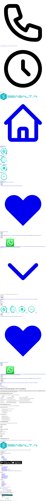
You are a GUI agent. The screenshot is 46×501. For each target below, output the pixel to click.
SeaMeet (3, 457)
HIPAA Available (5, 489)
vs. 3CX (28, 382)
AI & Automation (15, 185)
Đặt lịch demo (4, 441)
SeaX (3, 456)
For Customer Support (9, 185)
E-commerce (2, 235)
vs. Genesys (7, 382)
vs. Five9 (10, 382)
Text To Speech (5, 458)
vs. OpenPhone (35, 382)
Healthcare (6, 235)
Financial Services (38, 235)
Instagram (33, 246)
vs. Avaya (13, 382)
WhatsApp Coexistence (17, 246)
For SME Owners (20, 185)
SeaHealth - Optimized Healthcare (6, 469)
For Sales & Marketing (3, 185)
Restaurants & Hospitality (14, 235)
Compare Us (2, 295)
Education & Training (21, 235)
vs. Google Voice (16, 382)
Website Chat (28, 246)
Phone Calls (21, 246)
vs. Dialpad (30, 382)
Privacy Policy (2, 488)
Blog (2, 299)
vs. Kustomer (25, 382)
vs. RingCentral (4, 382)
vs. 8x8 (33, 382)
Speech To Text (5, 459)
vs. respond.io (19, 382)
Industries (2, 232)
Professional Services (33, 235)
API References (4, 484)
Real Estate (9, 235)
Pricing (1, 299)
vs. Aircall (1, 382)
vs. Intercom (22, 382)
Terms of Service (6, 488)
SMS (24, 246)
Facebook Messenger (42, 246)
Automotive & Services (27, 235)
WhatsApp (4, 246)
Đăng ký (1, 441)
